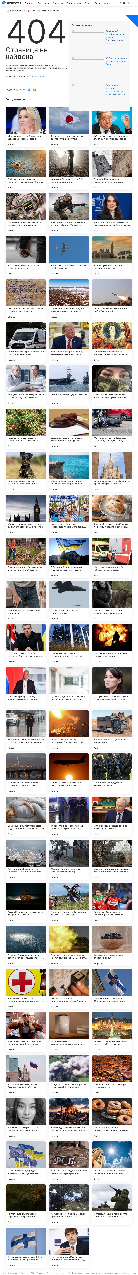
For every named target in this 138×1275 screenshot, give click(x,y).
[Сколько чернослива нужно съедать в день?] (112, 946)
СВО (32, 11)
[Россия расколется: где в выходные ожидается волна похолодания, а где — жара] (26, 472)
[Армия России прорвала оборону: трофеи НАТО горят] (26, 903)
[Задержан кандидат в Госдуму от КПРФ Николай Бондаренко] (69, 429)
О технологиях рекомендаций (58, 1273)
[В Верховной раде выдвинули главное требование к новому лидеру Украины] (69, 558)
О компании (12, 1273)
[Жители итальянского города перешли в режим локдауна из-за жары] (112, 1161)
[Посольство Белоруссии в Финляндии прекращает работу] (112, 989)
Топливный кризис (50, 11)
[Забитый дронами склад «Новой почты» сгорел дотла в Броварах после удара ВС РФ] (69, 1118)
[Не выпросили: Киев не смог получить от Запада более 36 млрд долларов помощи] (26, 773)
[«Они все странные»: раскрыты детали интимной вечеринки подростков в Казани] (26, 1032)
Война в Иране (17, 11)
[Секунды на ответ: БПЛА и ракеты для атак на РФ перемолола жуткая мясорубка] (69, 1075)
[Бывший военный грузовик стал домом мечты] (112, 730)
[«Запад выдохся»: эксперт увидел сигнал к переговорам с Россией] (26, 515)
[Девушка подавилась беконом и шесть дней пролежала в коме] (69, 687)
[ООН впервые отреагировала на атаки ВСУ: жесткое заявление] (112, 127)
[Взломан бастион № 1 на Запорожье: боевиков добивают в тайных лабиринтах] (69, 730)
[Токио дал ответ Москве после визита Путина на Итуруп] (69, 127)
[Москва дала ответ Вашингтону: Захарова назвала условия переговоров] (26, 127)
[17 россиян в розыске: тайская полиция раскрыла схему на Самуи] (69, 817)
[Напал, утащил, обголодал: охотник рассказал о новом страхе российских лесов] (112, 601)
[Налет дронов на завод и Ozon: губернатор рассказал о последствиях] (112, 558)
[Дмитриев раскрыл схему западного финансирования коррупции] (26, 687)
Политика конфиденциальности (84, 1273)
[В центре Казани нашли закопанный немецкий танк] (112, 170)
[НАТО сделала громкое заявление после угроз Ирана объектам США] (69, 644)
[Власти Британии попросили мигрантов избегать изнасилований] (112, 256)
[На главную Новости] (13, 3)
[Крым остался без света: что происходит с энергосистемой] (26, 860)
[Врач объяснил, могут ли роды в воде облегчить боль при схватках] (26, 817)
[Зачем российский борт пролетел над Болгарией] (69, 256)
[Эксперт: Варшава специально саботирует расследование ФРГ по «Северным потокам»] (26, 946)
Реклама (23, 1273)
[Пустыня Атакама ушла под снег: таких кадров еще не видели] (69, 299)
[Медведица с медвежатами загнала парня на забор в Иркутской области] (69, 860)
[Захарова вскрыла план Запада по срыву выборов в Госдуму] (112, 472)
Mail (4, 1273)
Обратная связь (129, 1273)
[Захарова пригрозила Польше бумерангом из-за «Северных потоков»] (26, 1075)
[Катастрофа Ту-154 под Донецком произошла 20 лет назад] (69, 1204)
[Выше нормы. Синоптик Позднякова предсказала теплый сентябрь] (69, 515)
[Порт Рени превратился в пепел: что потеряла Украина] (112, 644)
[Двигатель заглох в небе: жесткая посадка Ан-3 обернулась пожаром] (69, 903)
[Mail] (4, 3)
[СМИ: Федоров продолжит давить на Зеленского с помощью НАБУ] (26, 644)
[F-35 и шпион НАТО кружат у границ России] (69, 601)
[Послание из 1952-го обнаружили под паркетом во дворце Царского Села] (26, 299)
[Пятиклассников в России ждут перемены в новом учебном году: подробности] (69, 1248)
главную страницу (35, 76)
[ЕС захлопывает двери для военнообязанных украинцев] (26, 1161)
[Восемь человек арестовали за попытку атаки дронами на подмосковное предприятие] (26, 213)
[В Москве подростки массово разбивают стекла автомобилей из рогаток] (26, 170)
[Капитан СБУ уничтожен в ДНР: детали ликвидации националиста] (69, 170)
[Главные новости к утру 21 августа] (69, 385)
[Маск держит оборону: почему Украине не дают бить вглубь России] (69, 342)
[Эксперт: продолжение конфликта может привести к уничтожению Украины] (112, 860)
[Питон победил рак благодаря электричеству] (112, 1075)
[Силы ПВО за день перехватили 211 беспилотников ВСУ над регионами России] (112, 1204)
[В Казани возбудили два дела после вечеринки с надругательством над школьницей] (26, 256)
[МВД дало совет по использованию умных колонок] (69, 1032)
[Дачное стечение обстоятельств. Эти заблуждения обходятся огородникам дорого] (26, 558)
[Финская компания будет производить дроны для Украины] (112, 1248)
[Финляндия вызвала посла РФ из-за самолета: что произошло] (26, 1248)
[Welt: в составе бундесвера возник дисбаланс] (112, 773)
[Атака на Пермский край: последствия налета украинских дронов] (26, 989)
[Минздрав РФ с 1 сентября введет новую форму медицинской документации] (26, 385)
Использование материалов (110, 1273)
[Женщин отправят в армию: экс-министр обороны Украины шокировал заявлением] (69, 213)
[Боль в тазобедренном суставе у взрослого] (26, 601)
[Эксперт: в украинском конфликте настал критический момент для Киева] (69, 946)
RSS (32, 1273)
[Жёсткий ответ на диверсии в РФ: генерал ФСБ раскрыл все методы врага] (69, 1161)
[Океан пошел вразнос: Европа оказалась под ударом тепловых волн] (69, 472)
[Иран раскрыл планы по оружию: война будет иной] (112, 299)
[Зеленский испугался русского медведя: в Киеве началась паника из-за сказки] (112, 1032)
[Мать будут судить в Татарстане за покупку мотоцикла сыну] (112, 429)
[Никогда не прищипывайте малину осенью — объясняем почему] (26, 429)
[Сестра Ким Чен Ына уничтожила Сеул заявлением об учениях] (112, 687)
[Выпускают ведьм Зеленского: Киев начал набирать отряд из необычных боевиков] (112, 385)
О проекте (41, 1273)
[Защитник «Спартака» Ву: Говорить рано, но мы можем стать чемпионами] (112, 903)
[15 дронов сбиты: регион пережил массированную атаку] (26, 342)
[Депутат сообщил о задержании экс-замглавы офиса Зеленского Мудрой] (112, 213)
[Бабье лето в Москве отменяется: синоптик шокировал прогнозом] (26, 730)
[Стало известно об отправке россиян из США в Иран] (69, 773)
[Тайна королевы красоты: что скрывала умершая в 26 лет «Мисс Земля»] (26, 1118)
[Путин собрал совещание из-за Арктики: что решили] (112, 817)
